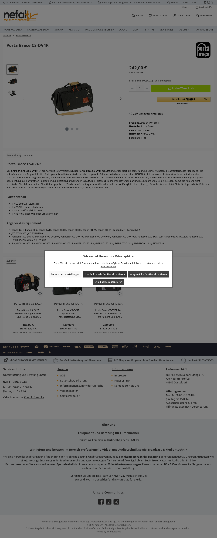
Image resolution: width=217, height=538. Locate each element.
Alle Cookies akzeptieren (108, 281)
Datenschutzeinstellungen (65, 274)
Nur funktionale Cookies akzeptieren (105, 274)
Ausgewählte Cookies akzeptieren (148, 274)
